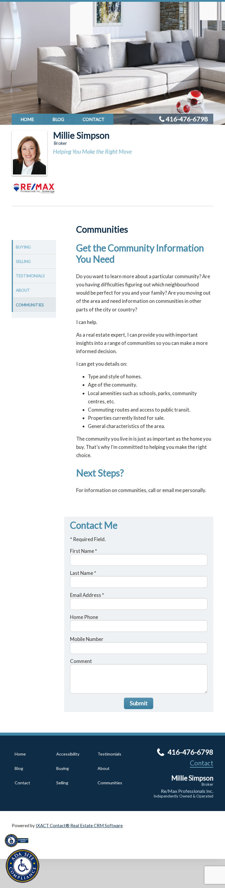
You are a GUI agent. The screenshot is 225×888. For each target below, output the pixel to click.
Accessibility (67, 753)
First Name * (83, 551)
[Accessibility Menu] (22, 866)
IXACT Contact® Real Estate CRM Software (79, 825)
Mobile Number (86, 639)
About (23, 290)
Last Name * (83, 573)
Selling (23, 261)
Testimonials (30, 275)
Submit (139, 703)
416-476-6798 (187, 119)
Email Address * (87, 595)
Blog (58, 119)
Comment (81, 661)
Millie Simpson (81, 135)
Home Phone (84, 617)
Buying (23, 247)
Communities (30, 305)
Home (27, 119)
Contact (94, 119)
